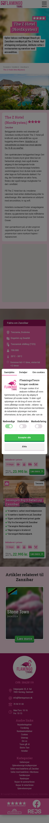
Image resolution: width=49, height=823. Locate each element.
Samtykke (9, 372)
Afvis (24, 446)
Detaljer (23, 372)
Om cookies (38, 372)
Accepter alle (24, 437)
